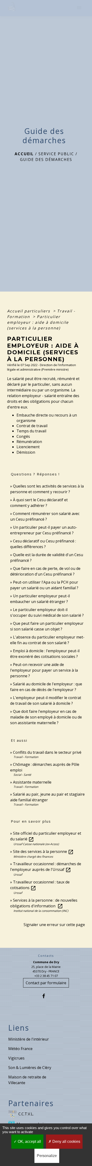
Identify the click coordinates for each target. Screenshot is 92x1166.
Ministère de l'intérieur (28, 1039)
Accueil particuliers (29, 311)
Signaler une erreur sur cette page (54, 924)
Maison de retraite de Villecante (27, 1079)
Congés (23, 436)
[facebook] (46, 996)
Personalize (47, 1156)
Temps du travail (31, 431)
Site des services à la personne (43, 851)
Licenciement (28, 446)
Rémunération (29, 441)
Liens (18, 1027)
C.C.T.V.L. (26, 1114)
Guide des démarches (46, 159)
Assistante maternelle (32, 782)
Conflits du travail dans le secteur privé (47, 752)
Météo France (20, 1048)
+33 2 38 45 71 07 (46, 976)
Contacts (46, 956)
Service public (56, 153)
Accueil (24, 153)
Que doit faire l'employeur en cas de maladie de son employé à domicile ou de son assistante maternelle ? (46, 717)
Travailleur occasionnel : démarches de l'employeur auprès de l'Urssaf (45, 866)
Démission (26, 452)
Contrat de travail (32, 425)
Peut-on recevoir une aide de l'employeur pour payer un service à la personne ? (44, 670)
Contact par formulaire (46, 982)
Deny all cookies (65, 1141)
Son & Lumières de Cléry (29, 1067)
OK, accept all (29, 1141)
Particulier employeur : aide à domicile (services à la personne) (38, 322)
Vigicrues (16, 1058)
